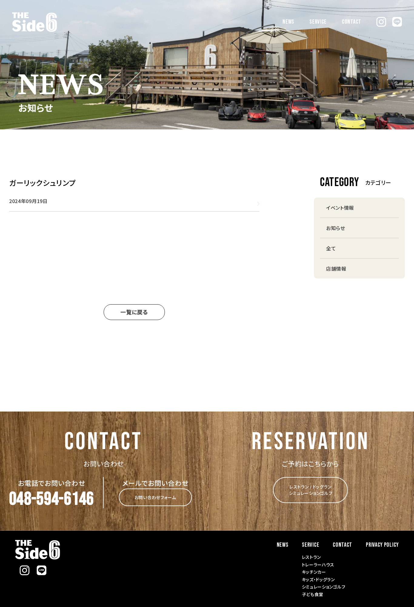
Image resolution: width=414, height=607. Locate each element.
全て (331, 248)
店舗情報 (336, 268)
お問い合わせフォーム (155, 497)
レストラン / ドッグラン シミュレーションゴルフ (310, 490)
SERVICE (318, 21)
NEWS (288, 21)
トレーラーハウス (318, 565)
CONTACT (351, 21)
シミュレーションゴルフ (324, 587)
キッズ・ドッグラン (318, 579)
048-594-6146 (51, 499)
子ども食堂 (313, 594)
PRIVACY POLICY (382, 545)
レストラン (311, 557)
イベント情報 (340, 207)
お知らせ (335, 228)
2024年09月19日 (28, 201)
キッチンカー (314, 572)
